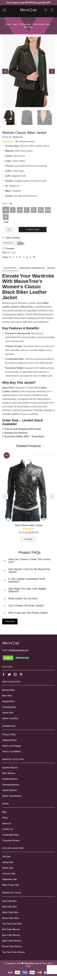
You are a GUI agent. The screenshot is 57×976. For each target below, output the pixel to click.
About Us (6, 823)
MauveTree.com (32, 963)
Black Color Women (11, 941)
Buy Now (28, 539)
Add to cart (33, 229)
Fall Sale (6, 856)
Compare (9, 248)
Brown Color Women (12, 946)
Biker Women (8, 773)
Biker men (28, 27)
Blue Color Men (9, 906)
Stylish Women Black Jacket (28, 525)
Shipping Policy (9, 740)
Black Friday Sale (10, 885)
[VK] (17, 257)
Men (15, 24)
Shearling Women (10, 785)
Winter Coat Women (11, 796)
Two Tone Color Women (13, 952)
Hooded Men (8, 701)
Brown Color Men (10, 918)
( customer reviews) (24, 141)
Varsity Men (8, 713)
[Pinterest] (20, 257)
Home (8, 24)
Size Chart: (8, 243)
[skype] (33, 257)
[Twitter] (10, 257)
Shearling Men (9, 707)
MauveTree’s (9, 387)
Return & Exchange (11, 746)
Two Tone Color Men (12, 924)
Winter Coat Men (10, 718)
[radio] (6, 210)
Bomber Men (8, 690)
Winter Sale (7, 868)
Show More (10, 621)
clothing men (25, 24)
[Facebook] (13, 257)
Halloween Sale (9, 879)
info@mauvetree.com (18, 650)
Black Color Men (10, 912)
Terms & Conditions (11, 751)
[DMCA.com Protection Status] (16, 658)
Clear (6, 222)
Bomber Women (10, 767)
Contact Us (7, 829)
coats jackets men (41, 24)
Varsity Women (9, 790)
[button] (5, 496)
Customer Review (10, 840)
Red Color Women (11, 929)
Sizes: (5, 203)
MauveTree (27, 306)
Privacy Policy (9, 734)
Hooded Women (10, 779)
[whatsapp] (30, 257)
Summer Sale (8, 873)
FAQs (5, 818)
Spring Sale (7, 862)
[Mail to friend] (23, 257)
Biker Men (7, 695)
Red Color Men (9, 901)
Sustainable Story (10, 835)
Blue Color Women (11, 935)
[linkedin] (27, 257)
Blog (4, 812)
